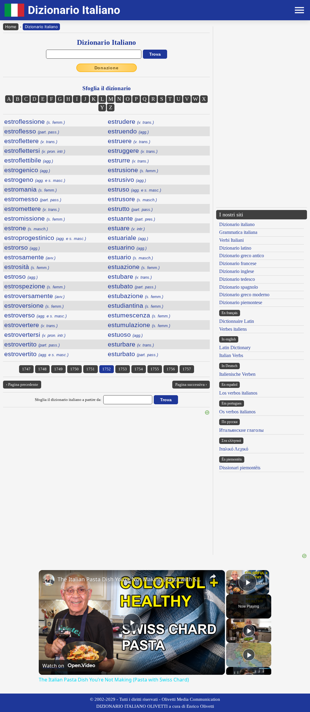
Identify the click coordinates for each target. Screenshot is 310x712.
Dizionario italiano (237, 224)
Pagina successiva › (191, 384)
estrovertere (31, 324)
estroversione (34, 305)
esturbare (131, 344)
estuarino (127, 247)
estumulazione (139, 324)
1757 (187, 369)
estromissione (34, 218)
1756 (171, 369)
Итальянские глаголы (241, 430)
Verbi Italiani (231, 240)
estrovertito (32, 344)
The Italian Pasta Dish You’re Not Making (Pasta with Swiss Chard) (131, 579)
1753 (122, 369)
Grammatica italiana (238, 232)
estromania (30, 189)
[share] (212, 576)
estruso (134, 189)
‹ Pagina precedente (22, 384)
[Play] (249, 631)
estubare (130, 276)
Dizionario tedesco (237, 279)
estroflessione (34, 121)
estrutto (130, 208)
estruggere (132, 150)
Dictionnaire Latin (236, 321)
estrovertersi (34, 334)
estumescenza (139, 315)
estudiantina (135, 305)
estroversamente (34, 295)
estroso (21, 276)
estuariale (128, 237)
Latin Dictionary (235, 347)
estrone (26, 228)
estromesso (32, 198)
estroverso (35, 315)
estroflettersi (34, 150)
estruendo (128, 131)
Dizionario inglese (236, 271)
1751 (90, 369)
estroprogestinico (45, 237)
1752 (106, 369)
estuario (130, 257)
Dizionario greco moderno (244, 294)
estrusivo (127, 179)
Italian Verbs (231, 355)
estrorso (22, 247)
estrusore (132, 198)
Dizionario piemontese (240, 302)
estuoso (125, 334)
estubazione (135, 295)
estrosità (26, 266)
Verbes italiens (233, 329)
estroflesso (31, 131)
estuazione (134, 266)
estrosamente (29, 257)
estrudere (131, 121)
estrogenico (27, 169)
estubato (132, 286)
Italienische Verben (237, 374)
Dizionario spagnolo (238, 287)
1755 (154, 369)
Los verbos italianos (238, 392)
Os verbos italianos (237, 411)
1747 (26, 369)
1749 (58, 369)
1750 (74, 369)
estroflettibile (28, 160)
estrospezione (34, 286)
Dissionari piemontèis (239, 467)
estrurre (128, 160)
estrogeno (34, 179)
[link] (48, 580)
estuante (131, 218)
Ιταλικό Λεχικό (233, 448)
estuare (126, 228)
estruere (129, 140)
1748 (42, 369)
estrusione (133, 169)
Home (10, 26)
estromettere (31, 208)
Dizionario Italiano (41, 26)
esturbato (133, 353)
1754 (138, 369)
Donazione (106, 67)
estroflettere (30, 140)
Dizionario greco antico (241, 255)
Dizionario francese (237, 263)
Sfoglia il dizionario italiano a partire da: (68, 399)
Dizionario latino (235, 248)
